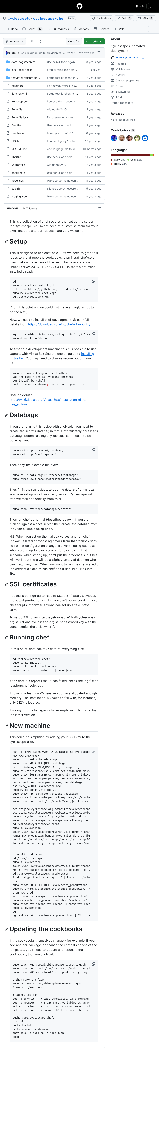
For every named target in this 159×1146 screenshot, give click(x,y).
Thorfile (16, 156)
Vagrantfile (18, 164)
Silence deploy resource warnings (68, 188)
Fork (126, 18)
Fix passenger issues (60, 117)
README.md (19, 149)
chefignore (18, 172)
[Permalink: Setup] (7, 241)
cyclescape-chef (49, 18)
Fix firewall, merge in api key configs (70, 85)
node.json (17, 180)
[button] (94, 281)
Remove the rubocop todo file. (66, 101)
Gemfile (16, 125)
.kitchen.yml (19, 93)
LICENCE (17, 141)
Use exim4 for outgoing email (65, 62)
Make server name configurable (67, 180)
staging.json (19, 196)
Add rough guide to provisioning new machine (50, 52)
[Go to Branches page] (32, 41)
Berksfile (16, 109)
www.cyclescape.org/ (130, 57)
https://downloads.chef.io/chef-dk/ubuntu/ (59, 324)
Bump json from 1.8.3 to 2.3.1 (65, 133)
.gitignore (17, 85)
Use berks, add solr (59, 125)
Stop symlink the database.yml (66, 69)
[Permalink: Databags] (7, 415)
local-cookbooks (21, 69)
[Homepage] (79, 6)
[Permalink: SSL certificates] (7, 584)
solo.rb (15, 188)
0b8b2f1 (71, 52)
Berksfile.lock (19, 117)
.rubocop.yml (19, 101)
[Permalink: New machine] (7, 725)
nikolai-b (13, 52)
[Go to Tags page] (40, 41)
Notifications (104, 18)
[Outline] (99, 208)
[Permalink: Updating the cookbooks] (7, 929)
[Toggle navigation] (7, 6)
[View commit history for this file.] (99, 52)
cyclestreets (19, 18)
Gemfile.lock (19, 133)
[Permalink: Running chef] (7, 637)
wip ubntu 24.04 (57, 109)
